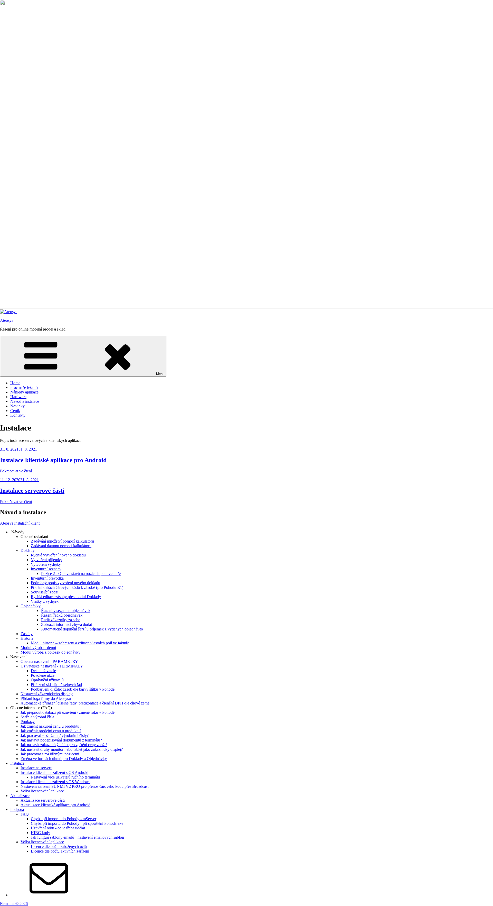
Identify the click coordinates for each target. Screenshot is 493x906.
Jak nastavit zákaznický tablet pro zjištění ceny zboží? (64, 745)
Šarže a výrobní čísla (37, 717)
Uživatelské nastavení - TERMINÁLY (52, 666)
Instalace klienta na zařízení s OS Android (54, 772)
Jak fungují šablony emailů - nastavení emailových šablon (77, 837)
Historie (27, 638)
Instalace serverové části (32, 490)
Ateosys (6, 320)
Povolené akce (42, 675)
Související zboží (44, 592)
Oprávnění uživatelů (47, 680)
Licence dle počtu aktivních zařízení (60, 851)
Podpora (17, 809)
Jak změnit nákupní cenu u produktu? (51, 726)
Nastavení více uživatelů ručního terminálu (65, 777)
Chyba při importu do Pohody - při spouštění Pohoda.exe (77, 823)
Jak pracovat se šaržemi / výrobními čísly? (55, 735)
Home (15, 383)
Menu (160, 374)
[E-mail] (48, 895)
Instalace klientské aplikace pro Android (53, 460)
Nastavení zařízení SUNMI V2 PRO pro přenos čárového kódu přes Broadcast (84, 786)
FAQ (25, 814)
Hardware (18, 397)
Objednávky (31, 606)
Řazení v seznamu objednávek (65, 610)
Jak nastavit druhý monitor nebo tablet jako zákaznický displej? (72, 749)
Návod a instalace (24, 401)
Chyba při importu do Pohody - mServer (63, 819)
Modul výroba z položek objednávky (50, 652)
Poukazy (28, 721)
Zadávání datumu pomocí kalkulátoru (61, 546)
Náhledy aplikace (24, 392)
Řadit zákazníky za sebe (60, 620)
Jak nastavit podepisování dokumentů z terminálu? (61, 740)
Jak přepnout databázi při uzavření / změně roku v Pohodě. (68, 712)
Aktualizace (20, 795)
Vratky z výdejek (45, 601)
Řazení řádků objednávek (61, 615)
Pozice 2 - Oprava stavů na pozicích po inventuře (81, 573)
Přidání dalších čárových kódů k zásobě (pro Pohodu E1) (77, 587)
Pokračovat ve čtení (16, 471)
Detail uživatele (43, 671)
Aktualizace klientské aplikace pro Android (55, 805)
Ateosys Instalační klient (20, 523)
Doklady (28, 550)
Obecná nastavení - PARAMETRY (49, 661)
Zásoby (27, 634)
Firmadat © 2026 (14, 903)
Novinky (17, 406)
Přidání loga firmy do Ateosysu (46, 698)
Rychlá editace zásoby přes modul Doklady (66, 596)
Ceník (15, 410)
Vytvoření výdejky (46, 564)
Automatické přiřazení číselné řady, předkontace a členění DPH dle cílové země (85, 703)
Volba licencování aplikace (42, 791)
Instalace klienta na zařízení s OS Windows (55, 782)
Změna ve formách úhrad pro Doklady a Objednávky (64, 758)
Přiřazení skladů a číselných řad (56, 684)
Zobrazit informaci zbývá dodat (66, 624)
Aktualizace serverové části (43, 800)
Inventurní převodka (47, 578)
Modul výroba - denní (38, 647)
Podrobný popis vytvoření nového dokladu (65, 583)
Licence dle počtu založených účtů (59, 846)
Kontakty (17, 415)
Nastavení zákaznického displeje (47, 694)
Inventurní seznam (46, 569)
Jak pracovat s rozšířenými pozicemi (50, 754)
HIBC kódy (40, 832)
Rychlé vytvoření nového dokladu (58, 555)
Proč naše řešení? (24, 387)
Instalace (17, 763)
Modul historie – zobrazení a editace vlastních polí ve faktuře (80, 643)
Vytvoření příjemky (46, 559)
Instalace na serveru (36, 768)
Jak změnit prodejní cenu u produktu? (51, 731)
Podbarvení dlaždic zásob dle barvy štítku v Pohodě (73, 689)
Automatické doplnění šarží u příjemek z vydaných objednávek (92, 629)
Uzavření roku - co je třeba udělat (58, 828)
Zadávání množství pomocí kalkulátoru (62, 541)
